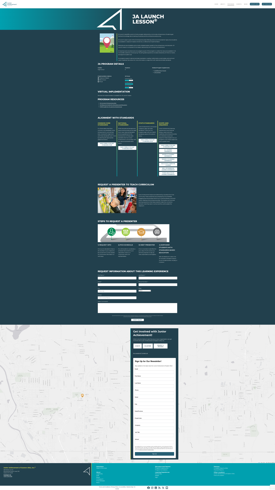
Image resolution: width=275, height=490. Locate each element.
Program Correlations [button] (161, 470)
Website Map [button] (130, 486)
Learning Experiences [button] (162, 472)
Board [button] (98, 477)
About (222, 4)
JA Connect (157, 72)
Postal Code (138, 418)
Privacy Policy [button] (114, 486)
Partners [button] (216, 466)
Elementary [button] (158, 474)
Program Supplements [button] (161, 468)
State (140, 288)
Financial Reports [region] (219, 470)
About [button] (98, 472)
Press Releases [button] (100, 480)
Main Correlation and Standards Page (107, 144)
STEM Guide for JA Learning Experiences (111, 107)
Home (216, 4)
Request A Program (160, 346)
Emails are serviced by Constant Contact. (146, 449)
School (99, 295)
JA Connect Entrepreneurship (108, 103)
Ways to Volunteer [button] (101, 468)
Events (238, 4)
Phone (137, 390)
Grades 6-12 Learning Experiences (168, 160)
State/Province (139, 411)
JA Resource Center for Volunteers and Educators (113, 105)
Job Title (137, 432)
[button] (241, 4)
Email (99, 281)
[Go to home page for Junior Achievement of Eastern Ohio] (12, 4)
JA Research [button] (99, 479)
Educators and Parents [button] (162, 466)
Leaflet (259, 462)
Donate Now (255, 4)
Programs (230, 4)
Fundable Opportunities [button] (221, 468)
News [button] (97, 482)
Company (137, 425)
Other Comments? (103, 301)
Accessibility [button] (122, 486)
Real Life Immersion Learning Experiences (168, 169)
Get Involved (267, 4)
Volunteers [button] (100, 466)
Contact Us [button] (7, 475)
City (99, 288)
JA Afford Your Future (160, 70)
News (246, 4)
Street (136, 397)
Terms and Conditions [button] (104, 486)
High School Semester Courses (168, 164)
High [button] (156, 477)
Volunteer (147, 346)
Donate (137, 346)
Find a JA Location (219, 475)
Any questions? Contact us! (140, 353)
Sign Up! (154, 454)
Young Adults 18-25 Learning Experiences (168, 173)
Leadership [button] (99, 474)
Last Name (142, 275)
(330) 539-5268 (8, 476)
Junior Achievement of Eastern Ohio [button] (224, 473)
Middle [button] (157, 475)
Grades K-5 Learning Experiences (168, 155)
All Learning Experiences (168, 150)
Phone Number (143, 281)
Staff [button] (97, 475)
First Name (101, 275)
